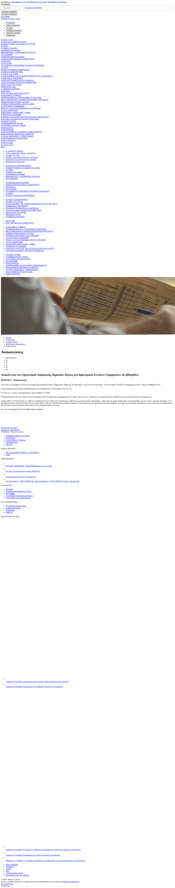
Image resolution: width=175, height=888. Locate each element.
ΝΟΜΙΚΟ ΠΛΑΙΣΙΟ (9, 48)
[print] (7, 370)
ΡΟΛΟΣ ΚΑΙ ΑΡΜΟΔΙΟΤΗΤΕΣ (13, 42)
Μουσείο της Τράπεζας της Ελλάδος (45, 861)
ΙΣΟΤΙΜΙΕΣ (10, 494)
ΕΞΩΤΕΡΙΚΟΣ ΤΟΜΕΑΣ (11, 95)
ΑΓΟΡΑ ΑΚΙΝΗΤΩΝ (9, 110)
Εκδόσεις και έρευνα (14, 157)
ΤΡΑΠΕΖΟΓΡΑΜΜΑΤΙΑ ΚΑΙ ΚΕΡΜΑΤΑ (17, 80)
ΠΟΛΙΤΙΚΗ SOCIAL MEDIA (17, 875)
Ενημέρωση (10, 162)
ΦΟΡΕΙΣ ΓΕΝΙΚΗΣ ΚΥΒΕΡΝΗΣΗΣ (15, 70)
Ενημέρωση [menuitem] (11, 35)
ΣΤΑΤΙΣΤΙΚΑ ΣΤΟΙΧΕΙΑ (16, 440)
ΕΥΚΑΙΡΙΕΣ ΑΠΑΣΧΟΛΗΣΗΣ (13, 125)
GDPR (8, 869)
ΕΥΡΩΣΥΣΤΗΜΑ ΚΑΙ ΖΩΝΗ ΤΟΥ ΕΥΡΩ (18, 44)
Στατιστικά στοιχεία (13, 160)
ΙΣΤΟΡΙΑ (4, 46)
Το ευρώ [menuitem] (9, 28)
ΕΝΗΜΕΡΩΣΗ (12, 442)
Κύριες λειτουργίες (13, 153)
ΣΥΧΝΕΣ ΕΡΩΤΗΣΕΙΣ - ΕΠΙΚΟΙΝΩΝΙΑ (17, 136)
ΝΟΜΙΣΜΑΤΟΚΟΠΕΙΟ (10, 89)
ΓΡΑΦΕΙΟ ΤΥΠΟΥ (8, 121)
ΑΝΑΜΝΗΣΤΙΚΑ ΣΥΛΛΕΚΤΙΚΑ (19, 496)
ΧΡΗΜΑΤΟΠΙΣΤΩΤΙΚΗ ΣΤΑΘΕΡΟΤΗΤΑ (18, 59)
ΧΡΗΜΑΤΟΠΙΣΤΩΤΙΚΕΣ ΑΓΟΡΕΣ (15, 102)
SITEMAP (10, 867)
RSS (7, 871)
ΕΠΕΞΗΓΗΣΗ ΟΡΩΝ (14, 873)
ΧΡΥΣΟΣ (9, 489)
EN (5, 16)
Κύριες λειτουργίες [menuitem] (13, 25)
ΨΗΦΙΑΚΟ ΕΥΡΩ (8, 87)
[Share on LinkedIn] (7, 363)
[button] (33, 8)
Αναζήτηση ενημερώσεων (15, 344)
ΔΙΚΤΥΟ (9, 445)
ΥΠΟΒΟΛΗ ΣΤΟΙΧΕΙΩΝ (11, 115)
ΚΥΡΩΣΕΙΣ (10, 510)
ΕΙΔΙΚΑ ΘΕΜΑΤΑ (8, 140)
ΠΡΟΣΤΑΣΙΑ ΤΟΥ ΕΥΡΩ (11, 85)
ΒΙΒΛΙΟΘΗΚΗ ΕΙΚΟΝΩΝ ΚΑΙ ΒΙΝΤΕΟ (17, 134)
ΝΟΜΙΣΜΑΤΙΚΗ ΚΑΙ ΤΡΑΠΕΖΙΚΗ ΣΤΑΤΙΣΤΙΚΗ (21, 98)
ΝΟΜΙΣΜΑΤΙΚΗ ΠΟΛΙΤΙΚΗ (13, 57)
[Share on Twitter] (7, 360)
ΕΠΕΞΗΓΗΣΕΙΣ (7, 130)
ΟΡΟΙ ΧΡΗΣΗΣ (12, 865)
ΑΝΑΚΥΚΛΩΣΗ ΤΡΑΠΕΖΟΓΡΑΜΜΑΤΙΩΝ (19, 83)
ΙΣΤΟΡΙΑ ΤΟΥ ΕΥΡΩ (9, 74)
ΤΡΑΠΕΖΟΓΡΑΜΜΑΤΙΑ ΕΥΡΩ (18, 491)
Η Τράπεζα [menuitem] (10, 23)
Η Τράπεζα (10, 151)
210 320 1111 (23, 471)
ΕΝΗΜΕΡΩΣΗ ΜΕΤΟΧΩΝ (12, 123)
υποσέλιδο (57, 2)
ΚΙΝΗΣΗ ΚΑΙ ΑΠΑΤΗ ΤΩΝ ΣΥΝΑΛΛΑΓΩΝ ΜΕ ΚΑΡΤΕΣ (25, 117)
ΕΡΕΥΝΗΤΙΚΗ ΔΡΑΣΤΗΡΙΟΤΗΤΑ (15, 93)
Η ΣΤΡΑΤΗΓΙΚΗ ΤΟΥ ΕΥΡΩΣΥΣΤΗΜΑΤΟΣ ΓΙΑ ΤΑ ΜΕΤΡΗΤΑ (27, 76)
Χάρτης (21, 477)
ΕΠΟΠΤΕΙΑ (6, 61)
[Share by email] (7, 367)
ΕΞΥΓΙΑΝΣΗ (6, 63)
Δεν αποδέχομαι (7, 884)
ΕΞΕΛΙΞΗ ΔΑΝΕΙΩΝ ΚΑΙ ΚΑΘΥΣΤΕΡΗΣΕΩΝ (20, 119)
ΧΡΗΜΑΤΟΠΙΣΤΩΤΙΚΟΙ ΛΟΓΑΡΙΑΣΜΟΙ (17, 104)
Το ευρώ (9, 155)
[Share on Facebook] (7, 365)
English (7, 143)
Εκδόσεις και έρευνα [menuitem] (14, 30)
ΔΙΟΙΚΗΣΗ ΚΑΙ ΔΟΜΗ (10, 50)
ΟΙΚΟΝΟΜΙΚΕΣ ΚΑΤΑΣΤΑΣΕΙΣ (14, 138)
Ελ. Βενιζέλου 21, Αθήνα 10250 (42, 481)
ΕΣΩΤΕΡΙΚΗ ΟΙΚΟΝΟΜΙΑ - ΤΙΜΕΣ (15, 113)
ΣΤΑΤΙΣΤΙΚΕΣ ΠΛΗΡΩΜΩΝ (12, 106)
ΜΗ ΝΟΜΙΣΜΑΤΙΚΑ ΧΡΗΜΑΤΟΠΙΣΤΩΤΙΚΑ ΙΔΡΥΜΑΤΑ (24, 100)
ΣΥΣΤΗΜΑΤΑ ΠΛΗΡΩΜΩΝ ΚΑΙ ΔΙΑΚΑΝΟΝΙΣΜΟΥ (23, 65)
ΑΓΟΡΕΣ (4, 68)
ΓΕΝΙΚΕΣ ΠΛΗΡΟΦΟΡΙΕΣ (12, 72)
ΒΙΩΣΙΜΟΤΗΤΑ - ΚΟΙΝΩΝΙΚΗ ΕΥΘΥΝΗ (18, 52)
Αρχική (8, 338)
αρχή (19, 2)
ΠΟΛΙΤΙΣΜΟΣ (7, 55)
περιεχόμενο (37, 2)
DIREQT (9, 512)
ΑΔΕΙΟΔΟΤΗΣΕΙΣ (13, 508)
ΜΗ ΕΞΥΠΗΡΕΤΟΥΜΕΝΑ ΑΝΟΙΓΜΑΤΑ (22, 453)
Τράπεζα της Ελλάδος (37, 682)
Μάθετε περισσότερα (71, 882)
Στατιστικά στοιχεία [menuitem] (13, 33)
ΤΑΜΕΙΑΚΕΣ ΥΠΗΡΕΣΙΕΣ (12, 78)
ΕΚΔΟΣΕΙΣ (5, 91)
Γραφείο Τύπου (11, 342)
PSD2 (8, 455)
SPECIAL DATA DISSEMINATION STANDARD (21, 108)
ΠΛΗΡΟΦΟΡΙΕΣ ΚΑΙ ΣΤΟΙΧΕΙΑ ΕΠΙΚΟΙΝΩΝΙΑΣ (21, 132)
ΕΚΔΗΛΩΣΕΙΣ (7, 128)
